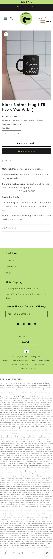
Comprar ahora (26, 151)
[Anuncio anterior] (5, 7)
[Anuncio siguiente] (48, 7)
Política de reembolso (21, 360)
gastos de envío (11, 120)
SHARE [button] (8, 160)
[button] (5, 18)
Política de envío (37, 364)
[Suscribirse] (44, 314)
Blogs (8, 273)
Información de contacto (28, 368)
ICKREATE (24, 357)
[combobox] (46, 21)
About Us (9, 260)
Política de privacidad (41, 360)
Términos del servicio (19, 364)
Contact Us (10, 266)
